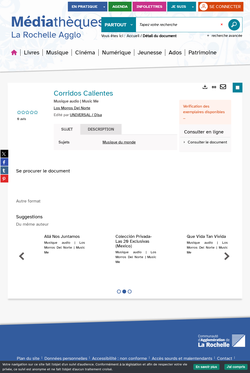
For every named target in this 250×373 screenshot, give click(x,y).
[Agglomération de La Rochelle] (221, 340)
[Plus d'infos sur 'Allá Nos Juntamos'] (31, 244)
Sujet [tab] (67, 129)
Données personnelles (65, 358)
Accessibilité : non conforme (119, 358)
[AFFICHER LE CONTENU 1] (119, 291)
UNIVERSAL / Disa (86, 114)
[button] (32, 52)
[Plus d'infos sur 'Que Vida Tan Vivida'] (173, 244)
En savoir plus (206, 367)
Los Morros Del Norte (72, 108)
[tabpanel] (115, 142)
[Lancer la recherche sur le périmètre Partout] (235, 24)
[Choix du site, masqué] (104, 6)
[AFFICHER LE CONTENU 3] (130, 291)
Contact (224, 358)
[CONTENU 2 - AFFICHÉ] (124, 291)
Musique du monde (119, 142)
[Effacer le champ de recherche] (222, 24)
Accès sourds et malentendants (182, 358)
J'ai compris (236, 367)
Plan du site (28, 358)
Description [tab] (101, 129)
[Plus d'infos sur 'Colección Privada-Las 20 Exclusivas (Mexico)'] (102, 244)
